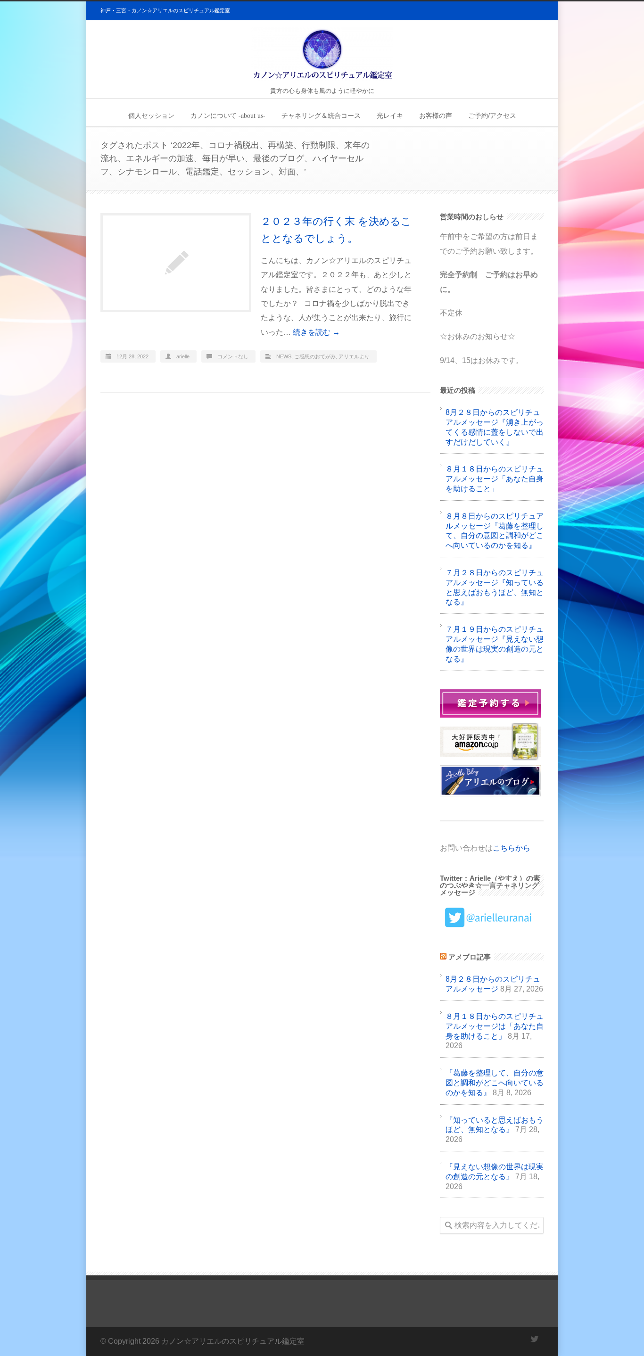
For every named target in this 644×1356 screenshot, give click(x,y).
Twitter (534, 1339)
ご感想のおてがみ (315, 356)
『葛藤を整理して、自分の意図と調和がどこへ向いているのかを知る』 (495, 1083)
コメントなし (232, 356)
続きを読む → (316, 332)
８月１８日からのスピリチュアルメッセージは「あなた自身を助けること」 (495, 1026)
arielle (183, 356)
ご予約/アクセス (492, 115)
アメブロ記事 (469, 957)
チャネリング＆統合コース (321, 115)
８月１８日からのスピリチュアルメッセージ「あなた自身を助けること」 (495, 479)
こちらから (511, 848)
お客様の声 (435, 115)
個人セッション (151, 115)
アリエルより (354, 356)
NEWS (283, 356)
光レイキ (390, 115)
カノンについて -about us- (227, 115)
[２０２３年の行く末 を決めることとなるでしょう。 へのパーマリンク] (175, 262)
